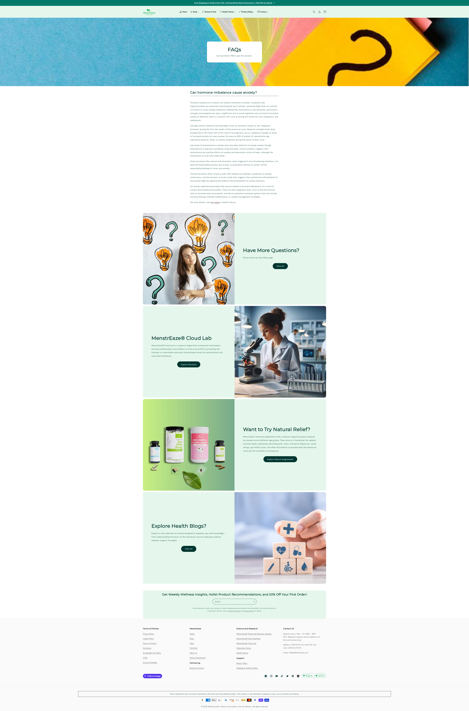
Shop (192, 639)
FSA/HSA (193, 648)
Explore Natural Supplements (280, 459)
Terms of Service (234, 611)
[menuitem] (183, 12)
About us (193, 653)
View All (280, 266)
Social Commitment (198, 658)
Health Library (242, 653)
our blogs (215, 202)
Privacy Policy (249, 611)
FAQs (192, 643)
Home (192, 634)
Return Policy (241, 663)
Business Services (197, 668)
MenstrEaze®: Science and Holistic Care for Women (230, 707)
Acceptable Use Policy (152, 653)
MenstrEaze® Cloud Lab (246, 643)
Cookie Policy (148, 639)
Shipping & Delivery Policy (247, 668)
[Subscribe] (253, 601)
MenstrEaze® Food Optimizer (248, 639)
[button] (325, 12)
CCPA (145, 658)
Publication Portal (243, 648)
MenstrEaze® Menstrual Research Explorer (254, 634)
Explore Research (189, 364)
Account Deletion (150, 663)
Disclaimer (147, 648)
